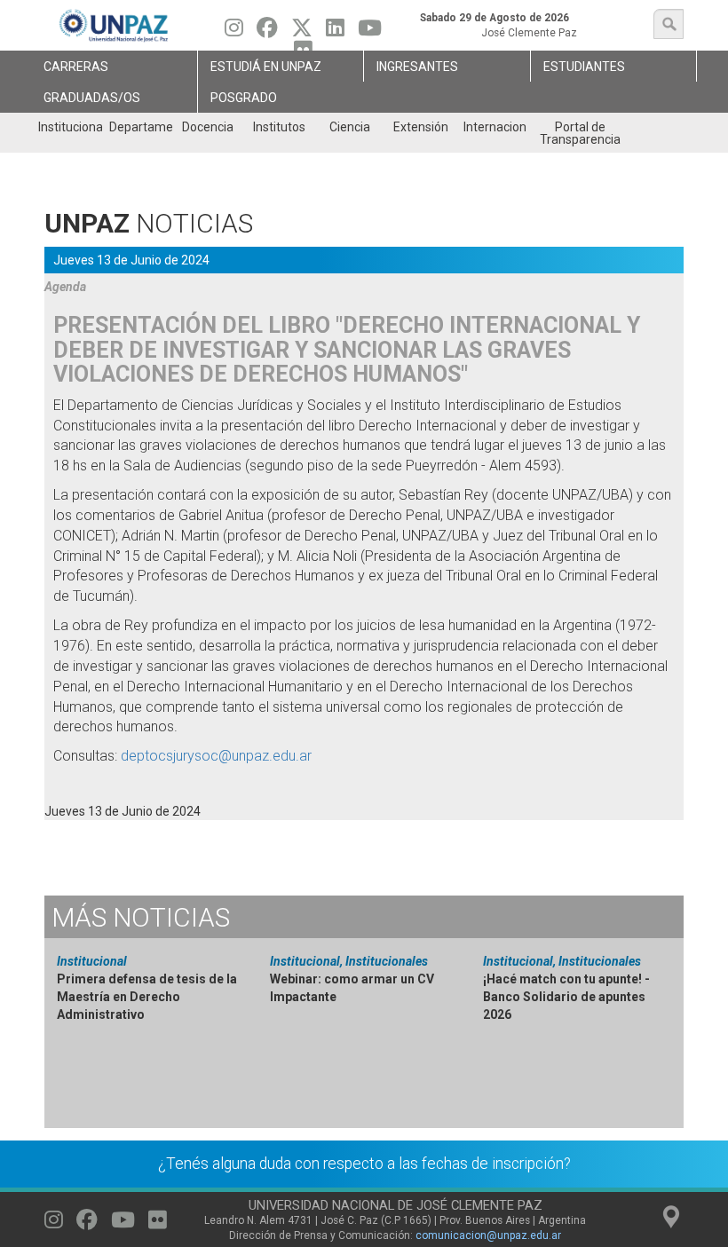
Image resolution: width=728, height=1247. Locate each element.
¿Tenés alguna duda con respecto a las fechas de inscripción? (364, 1163)
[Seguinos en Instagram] (234, 32)
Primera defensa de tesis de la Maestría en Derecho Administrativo (147, 997)
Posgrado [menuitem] (243, 98)
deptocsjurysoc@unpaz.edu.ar (216, 755)
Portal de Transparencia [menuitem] (580, 133)
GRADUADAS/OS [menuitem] (92, 98)
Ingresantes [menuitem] (417, 66)
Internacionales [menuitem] (494, 127)
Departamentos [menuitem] (140, 127)
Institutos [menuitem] (279, 127)
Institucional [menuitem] (69, 127)
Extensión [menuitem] (420, 127)
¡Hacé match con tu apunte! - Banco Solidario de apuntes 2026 (566, 997)
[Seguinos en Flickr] (157, 1224)
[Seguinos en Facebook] (267, 32)
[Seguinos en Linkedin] (335, 32)
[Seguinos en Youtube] (370, 32)
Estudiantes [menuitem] (584, 66)
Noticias (140, 917)
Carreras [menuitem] (76, 66)
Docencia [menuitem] (207, 127)
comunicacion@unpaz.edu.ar (488, 1235)
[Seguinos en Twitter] (302, 32)
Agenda (65, 287)
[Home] (114, 25)
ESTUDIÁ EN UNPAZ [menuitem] (265, 66)
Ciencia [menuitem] (349, 127)
